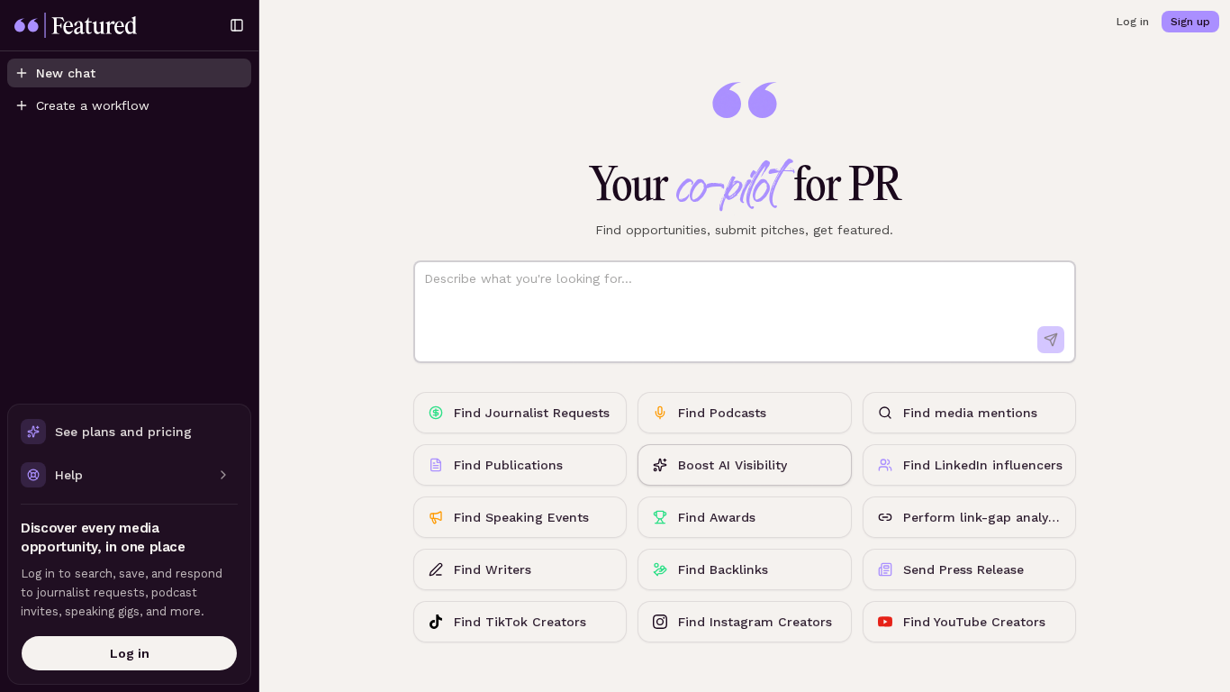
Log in (129, 653)
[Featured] (113, 25)
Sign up (1190, 21)
